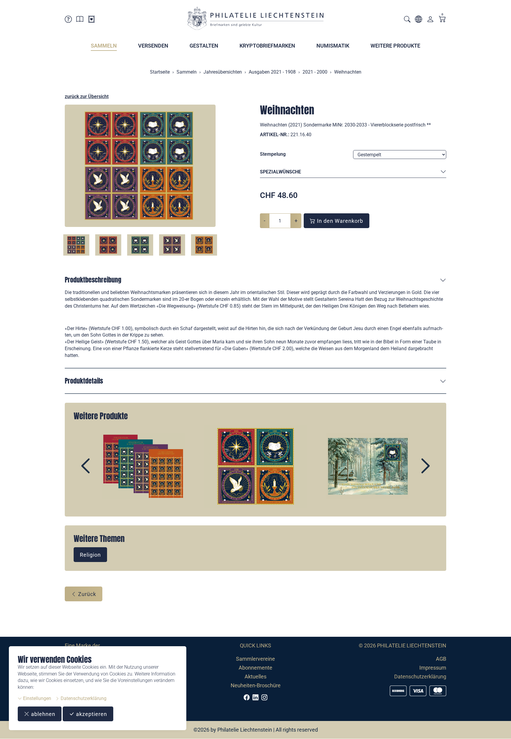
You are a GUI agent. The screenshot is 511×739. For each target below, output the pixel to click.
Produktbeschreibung (93, 280)
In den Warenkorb (339, 221)
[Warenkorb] (442, 19)
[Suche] (407, 20)
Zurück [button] (86, 594)
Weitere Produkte (395, 46)
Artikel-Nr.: (274, 134)
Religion (90, 555)
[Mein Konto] (430, 20)
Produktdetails (84, 381)
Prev (99, 471)
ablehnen (42, 714)
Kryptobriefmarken (267, 46)
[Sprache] (418, 20)
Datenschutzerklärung (82, 698)
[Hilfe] (68, 20)
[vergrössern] (140, 166)
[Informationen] (79, 20)
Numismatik (332, 46)
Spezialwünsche (280, 172)
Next (412, 471)
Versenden (153, 46)
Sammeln (104, 46)
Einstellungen (36, 698)
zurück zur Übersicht (87, 96)
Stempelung (273, 154)
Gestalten (204, 46)
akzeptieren (91, 714)
